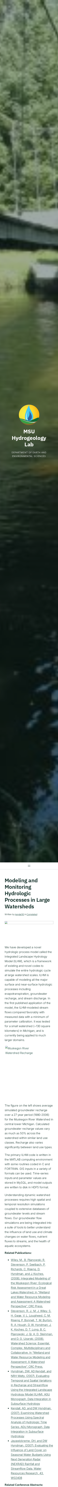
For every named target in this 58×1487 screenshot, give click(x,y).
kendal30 (19, 914)
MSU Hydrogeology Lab (29, 438)
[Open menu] (29, 866)
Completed (32, 914)
